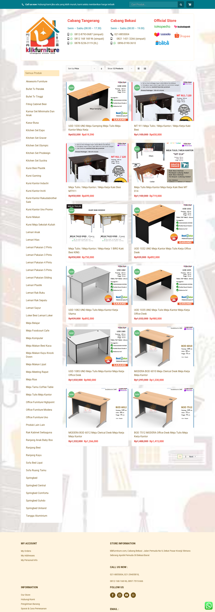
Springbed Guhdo (35, 500)
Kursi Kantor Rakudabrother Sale (41, 200)
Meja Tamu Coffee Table (39, 387)
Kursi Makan (33, 217)
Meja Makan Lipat (36, 364)
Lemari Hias (32, 239)
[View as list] (145, 69)
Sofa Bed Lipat (34, 462)
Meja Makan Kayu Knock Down (40, 354)
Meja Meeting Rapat (37, 371)
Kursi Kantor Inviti (36, 190)
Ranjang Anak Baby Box (39, 440)
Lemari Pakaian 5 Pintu (39, 270)
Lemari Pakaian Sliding (39, 277)
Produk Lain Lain (35, 424)
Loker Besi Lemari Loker (39, 315)
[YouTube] (126, 595)
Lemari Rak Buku (35, 292)
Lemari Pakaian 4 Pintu (39, 262)
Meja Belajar (33, 323)
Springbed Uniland (36, 508)
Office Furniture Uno (37, 417)
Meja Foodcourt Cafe (37, 330)
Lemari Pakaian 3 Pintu (39, 254)
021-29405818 (131, 574)
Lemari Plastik (34, 285)
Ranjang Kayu (34, 455)
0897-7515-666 (135, 581)
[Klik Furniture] (42, 18)
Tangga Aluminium (36, 515)
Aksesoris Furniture (36, 81)
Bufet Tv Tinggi (34, 96)
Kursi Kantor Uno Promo (39, 209)
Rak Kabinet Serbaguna (39, 432)
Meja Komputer (34, 338)
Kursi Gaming (33, 175)
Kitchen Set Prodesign (38, 153)
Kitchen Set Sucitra (36, 160)
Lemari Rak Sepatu (36, 300)
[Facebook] (112, 595)
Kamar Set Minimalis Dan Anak (40, 113)
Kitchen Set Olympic (37, 145)
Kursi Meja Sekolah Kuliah (40, 224)
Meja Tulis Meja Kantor (39, 394)
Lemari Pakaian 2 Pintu (39, 247)
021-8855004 (116, 574)
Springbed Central (36, 485)
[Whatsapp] (133, 595)
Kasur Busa (32, 122)
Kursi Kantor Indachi (37, 183)
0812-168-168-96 (118, 581)
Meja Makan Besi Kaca (38, 345)
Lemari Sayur (33, 307)
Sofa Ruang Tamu (36, 470)
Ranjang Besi (33, 447)
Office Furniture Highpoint (40, 402)
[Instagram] (119, 595)
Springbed (31, 477)
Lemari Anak (33, 232)
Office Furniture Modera (39, 409)
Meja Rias (31, 379)
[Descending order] (101, 68)
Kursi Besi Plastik (35, 168)
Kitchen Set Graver (36, 137)
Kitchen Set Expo (35, 130)
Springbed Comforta (37, 493)
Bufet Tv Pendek (35, 89)
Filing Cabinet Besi (36, 104)
